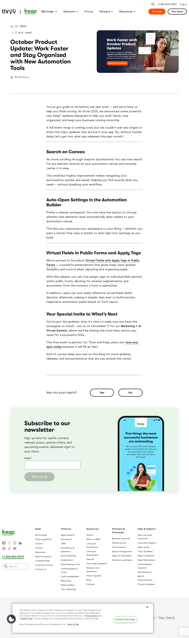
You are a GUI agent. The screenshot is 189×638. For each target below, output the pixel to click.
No (130, 392)
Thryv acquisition (43, 539)
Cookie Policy (26, 618)
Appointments (68, 535)
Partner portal (119, 543)
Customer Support (147, 543)
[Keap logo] (19, 11)
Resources (126, 11)
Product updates (146, 584)
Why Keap (47, 11)
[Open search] (152, 4)
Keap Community (146, 555)
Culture (39, 548)
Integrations (67, 560)
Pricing (88, 11)
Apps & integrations (122, 551)
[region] (83, 618)
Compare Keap (42, 561)
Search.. (13, 566)
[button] (11, 619)
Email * (28, 458)
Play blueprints (145, 572)
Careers (39, 543)
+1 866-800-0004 (13, 556)
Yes (102, 392)
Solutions (69, 11)
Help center (144, 547)
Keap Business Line (70, 564)
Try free (157, 11)
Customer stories (44, 565)
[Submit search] (6, 566)
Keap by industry (43, 556)
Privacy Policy (91, 616)
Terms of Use (73, 624)
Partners (104, 11)
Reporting (66, 580)
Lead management (70, 576)
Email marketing (68, 555)
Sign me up (39, 477)
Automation (66, 539)
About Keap (41, 535)
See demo (177, 11)
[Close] (147, 607)
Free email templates (97, 563)
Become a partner (121, 538)
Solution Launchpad (122, 560)
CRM (63, 543)
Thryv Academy (145, 551)
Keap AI (90, 559)
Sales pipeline (67, 585)
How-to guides (94, 575)
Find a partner (119, 547)
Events (90, 535)
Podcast (91, 584)
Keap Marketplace (146, 560)
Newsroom (40, 552)
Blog (89, 580)
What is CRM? (93, 539)
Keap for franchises (121, 555)
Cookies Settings (125, 619)
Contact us (40, 569)
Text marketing (68, 589)
